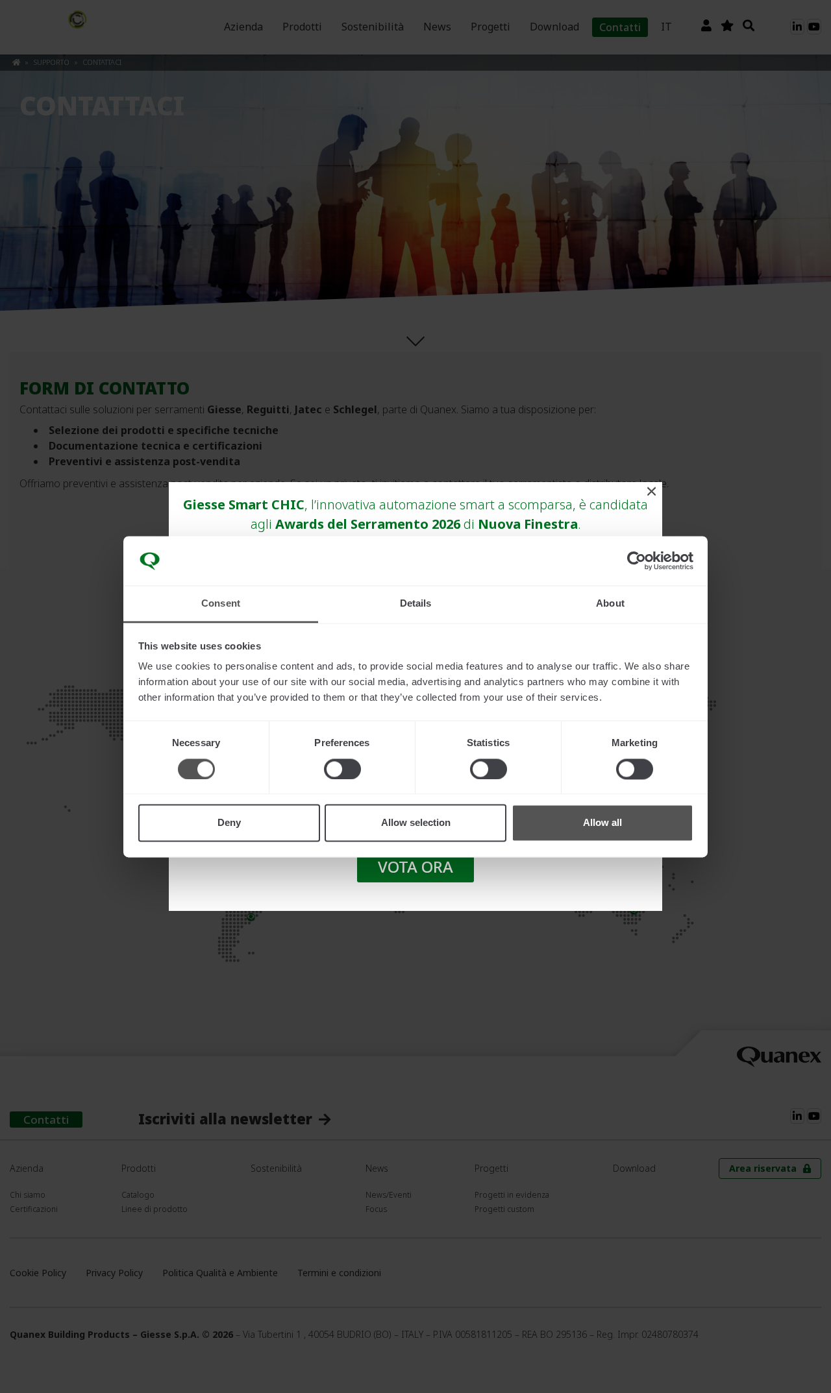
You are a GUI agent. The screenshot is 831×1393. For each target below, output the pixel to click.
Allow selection (416, 823)
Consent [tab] (220, 603)
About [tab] (610, 603)
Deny (229, 823)
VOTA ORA (415, 866)
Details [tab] (416, 603)
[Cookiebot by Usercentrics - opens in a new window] (636, 560)
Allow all (602, 823)
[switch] (342, 768)
